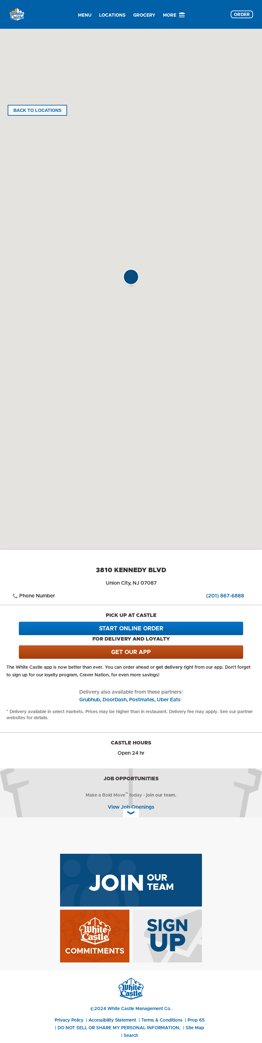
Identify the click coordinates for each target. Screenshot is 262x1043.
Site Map (195, 1028)
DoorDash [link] (115, 699)
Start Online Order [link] (131, 628)
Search (131, 1035)
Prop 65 (196, 1020)
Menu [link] (84, 15)
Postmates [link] (141, 699)
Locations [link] (112, 15)
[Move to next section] (131, 812)
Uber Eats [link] (169, 699)
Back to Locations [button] (37, 110)
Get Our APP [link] (131, 652)
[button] (131, 278)
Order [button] (242, 14)
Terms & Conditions (161, 1020)
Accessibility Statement (112, 1020)
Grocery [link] (144, 15)
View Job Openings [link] (131, 807)
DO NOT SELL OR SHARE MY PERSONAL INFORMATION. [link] (119, 1028)
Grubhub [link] (89, 699)
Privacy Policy (69, 1020)
